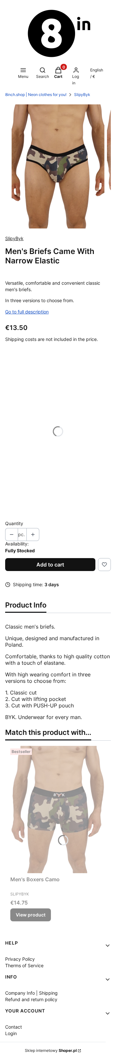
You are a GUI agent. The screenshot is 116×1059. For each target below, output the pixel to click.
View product (30, 914)
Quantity (14, 523)
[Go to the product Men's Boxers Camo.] (58, 810)
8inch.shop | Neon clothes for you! (35, 94)
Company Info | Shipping (31, 993)
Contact (13, 1027)
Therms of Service (24, 965)
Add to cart (50, 564)
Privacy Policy (20, 959)
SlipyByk (82, 94)
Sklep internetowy (51, 1050)
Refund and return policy (31, 999)
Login (11, 1033)
